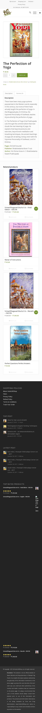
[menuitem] (13, 1)
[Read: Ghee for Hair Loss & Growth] (5, 421)
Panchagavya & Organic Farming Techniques (22, 426)
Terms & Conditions (10, 402)
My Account (13, 1)
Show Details (29, 217)
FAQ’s (5, 394)
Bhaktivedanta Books (14, 82)
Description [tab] (9, 93)
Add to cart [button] (13, 217)
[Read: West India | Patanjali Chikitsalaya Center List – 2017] (5, 460)
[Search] (29, 13)
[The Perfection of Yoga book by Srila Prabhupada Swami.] (21, 40)
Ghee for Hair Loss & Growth (17, 420)
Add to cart (22, 75)
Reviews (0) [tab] (19, 93)
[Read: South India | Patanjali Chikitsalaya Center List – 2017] (5, 468)
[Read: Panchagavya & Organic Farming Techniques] (5, 426)
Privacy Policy (21, 4)
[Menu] (33, 13)
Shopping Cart (22, 1)
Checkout (30, 1)
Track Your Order (9, 405)
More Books (24, 82)
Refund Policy (7, 399)
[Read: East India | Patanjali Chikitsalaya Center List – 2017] (5, 452)
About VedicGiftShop (10, 391)
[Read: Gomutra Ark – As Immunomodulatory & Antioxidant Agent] (5, 432)
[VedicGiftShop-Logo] (17, 13)
